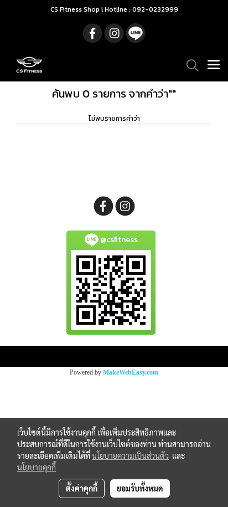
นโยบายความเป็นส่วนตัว (130, 455)
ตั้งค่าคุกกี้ (81, 488)
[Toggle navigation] (213, 65)
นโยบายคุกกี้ (36, 467)
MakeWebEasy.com (130, 372)
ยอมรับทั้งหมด (140, 488)
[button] (189, 65)
